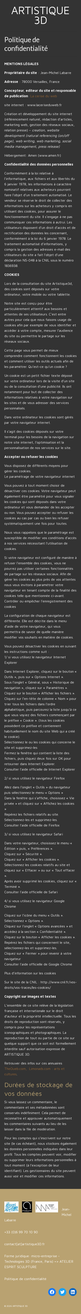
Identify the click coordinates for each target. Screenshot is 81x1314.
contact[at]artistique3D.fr (24, 1244)
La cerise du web (43, 96)
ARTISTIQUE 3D (40, 15)
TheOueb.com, (16, 1069)
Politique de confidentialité (25, 1279)
